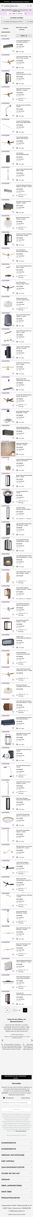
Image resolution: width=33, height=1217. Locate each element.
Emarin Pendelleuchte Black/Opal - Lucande (21, 912)
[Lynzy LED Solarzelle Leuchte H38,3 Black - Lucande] (16, 739)
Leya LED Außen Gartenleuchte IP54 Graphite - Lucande (23, 524)
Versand (5, 1179)
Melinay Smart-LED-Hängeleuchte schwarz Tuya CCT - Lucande (23, 379)
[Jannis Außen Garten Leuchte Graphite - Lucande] (16, 787)
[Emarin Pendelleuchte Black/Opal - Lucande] (16, 917)
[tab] (16, 1143)
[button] (13, 51)
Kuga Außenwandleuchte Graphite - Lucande (22, 620)
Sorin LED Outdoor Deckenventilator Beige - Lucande (22, 250)
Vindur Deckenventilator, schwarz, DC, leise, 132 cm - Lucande (23, 863)
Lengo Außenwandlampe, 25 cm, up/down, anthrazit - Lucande (23, 41)
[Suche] (28, 6)
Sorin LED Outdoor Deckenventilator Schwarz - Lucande (23, 283)
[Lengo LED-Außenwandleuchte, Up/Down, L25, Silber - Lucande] (16, 190)
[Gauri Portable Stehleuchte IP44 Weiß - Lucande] (16, 174)
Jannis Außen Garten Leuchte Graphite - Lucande (23, 782)
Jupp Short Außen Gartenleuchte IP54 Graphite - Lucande (23, 508)
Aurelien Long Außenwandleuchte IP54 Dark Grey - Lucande (23, 637)
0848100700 (26, 1208)
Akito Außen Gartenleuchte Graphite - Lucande (23, 831)
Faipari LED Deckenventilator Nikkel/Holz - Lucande (23, 89)
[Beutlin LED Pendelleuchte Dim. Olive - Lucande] (16, 271)
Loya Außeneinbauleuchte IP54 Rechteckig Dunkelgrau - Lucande (23, 718)
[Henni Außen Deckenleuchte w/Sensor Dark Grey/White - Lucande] (16, 982)
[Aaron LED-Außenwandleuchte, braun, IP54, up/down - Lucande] (16, 706)
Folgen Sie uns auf (10, 1173)
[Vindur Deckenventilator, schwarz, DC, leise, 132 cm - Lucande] (16, 868)
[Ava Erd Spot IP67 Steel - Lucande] (16, 497)
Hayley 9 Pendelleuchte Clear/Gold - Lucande (22, 444)
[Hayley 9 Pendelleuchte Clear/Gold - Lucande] (16, 449)
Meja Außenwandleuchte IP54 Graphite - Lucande (23, 202)
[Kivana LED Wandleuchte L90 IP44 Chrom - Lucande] (16, 933)
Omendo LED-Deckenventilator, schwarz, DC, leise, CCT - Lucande (24, 395)
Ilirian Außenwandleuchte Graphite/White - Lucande (22, 540)
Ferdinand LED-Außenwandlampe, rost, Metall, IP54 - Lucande (24, 993)
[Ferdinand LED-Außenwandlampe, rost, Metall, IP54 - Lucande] (16, 998)
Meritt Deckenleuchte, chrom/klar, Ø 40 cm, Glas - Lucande (22, 299)
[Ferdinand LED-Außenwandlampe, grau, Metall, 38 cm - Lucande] (16, 78)
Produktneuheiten (10, 1198)
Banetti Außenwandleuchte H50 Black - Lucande (24, 476)
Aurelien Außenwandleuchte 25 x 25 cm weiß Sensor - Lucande (24, 961)
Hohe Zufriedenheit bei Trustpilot (20, 1)
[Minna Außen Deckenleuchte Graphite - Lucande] (16, 320)
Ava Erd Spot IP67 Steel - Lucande (22, 492)
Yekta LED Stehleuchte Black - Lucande (23, 766)
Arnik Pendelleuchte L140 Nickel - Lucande (24, 895)
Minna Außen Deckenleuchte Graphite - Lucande (23, 315)
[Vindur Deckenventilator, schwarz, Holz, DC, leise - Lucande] (16, 142)
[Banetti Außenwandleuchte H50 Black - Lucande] (16, 481)
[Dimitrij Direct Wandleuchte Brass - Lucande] (16, 368)
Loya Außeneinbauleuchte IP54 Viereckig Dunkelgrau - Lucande (24, 556)
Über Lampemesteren (11, 1185)
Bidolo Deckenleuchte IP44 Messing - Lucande (22, 218)
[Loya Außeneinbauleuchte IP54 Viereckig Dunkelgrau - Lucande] (16, 561)
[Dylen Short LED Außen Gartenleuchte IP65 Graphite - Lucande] (16, 803)
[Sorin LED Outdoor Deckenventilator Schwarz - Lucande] (16, 288)
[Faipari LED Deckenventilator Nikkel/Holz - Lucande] (16, 94)
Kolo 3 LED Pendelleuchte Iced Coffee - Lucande (23, 331)
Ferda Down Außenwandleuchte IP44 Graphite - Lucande (24, 234)
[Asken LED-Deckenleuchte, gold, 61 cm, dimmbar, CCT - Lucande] (16, 820)
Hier (19, 11)
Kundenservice (8, 1143)
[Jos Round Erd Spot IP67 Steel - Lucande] (16, 755)
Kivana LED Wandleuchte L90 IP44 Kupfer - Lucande (23, 944)
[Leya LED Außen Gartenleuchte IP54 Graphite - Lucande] (16, 529)
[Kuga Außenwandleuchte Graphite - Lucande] (16, 625)
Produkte (5, 28)
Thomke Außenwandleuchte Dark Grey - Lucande (23, 347)
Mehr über (6, 1191)
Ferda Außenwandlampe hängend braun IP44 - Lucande (23, 588)
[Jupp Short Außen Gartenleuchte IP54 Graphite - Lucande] (16, 513)
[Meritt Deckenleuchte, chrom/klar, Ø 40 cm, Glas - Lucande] (16, 304)
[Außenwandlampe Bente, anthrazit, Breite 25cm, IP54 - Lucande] (16, 432)
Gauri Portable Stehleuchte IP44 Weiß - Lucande (24, 169)
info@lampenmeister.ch (17, 1211)
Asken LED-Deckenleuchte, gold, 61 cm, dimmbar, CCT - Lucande (23, 815)
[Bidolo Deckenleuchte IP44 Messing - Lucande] (16, 223)
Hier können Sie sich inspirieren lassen (15, 1077)
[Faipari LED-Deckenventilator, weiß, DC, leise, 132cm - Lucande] (16, 674)
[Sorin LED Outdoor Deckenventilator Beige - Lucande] (16, 255)
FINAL (16, 13)
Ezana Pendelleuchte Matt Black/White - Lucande (22, 412)
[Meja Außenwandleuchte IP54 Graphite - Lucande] (16, 207)
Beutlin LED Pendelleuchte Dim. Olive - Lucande (24, 266)
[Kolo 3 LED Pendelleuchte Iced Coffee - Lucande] (16, 336)
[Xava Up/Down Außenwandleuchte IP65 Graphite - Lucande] (16, 158)
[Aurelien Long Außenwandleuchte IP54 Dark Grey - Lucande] (16, 642)
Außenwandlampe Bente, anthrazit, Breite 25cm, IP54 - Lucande (23, 428)
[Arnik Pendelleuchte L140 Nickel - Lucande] (16, 900)
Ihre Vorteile (7, 1161)
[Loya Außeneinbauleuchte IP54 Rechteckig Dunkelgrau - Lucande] (16, 723)
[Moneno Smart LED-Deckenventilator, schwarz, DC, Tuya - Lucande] (16, 884)
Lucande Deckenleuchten (13, 22)
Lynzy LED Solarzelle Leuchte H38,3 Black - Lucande (23, 734)
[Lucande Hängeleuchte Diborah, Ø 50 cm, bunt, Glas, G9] (16, 465)
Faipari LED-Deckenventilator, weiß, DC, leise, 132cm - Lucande (24, 669)
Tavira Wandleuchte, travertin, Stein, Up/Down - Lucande (23, 572)
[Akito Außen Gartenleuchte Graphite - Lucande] (16, 836)
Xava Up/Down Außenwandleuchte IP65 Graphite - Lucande (22, 153)
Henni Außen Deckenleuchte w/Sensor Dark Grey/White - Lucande (23, 977)
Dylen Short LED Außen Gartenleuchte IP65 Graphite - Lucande (23, 799)
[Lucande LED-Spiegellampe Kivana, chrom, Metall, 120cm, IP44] (16, 126)
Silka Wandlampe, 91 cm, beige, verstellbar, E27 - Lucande (24, 847)
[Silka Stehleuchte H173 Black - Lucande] (16, 110)
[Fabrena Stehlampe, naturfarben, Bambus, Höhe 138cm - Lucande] (16, 658)
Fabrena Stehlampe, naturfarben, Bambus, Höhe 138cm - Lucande (23, 653)
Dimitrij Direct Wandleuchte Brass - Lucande (23, 363)
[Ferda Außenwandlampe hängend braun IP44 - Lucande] (16, 593)
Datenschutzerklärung (21, 1131)
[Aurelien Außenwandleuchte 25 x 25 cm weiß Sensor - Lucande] (16, 966)
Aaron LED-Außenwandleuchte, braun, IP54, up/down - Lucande (24, 701)
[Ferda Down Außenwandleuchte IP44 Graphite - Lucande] (16, 239)
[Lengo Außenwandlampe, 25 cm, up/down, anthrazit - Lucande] (16, 46)
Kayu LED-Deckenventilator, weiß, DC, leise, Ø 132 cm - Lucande (23, 604)
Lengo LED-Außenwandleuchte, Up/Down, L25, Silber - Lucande (24, 185)
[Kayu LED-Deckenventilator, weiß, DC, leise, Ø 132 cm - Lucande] (16, 609)
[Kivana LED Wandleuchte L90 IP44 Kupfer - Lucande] (16, 949)
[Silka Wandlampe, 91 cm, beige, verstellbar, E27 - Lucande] (16, 852)
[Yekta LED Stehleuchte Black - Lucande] (16, 771)
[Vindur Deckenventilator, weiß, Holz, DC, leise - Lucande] (16, 62)
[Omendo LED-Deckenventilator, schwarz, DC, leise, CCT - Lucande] (16, 400)
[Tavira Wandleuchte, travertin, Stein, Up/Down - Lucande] (16, 577)
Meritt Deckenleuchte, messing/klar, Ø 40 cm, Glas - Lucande (23, 685)
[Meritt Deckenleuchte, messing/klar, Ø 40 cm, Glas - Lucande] (16, 690)
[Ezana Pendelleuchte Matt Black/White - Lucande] (16, 416)
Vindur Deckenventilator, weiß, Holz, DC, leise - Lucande (23, 57)
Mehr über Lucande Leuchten (21, 28)
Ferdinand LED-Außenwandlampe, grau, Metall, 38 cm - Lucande (24, 73)
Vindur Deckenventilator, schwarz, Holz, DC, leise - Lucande (22, 137)
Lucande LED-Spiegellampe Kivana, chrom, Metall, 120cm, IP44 (23, 121)
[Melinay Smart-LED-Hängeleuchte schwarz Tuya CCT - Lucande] (16, 384)
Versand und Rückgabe (12, 1155)
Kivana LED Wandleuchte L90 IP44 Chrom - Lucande (23, 928)
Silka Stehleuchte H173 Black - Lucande (23, 105)
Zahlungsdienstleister (12, 1167)
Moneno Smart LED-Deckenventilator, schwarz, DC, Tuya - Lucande (23, 879)
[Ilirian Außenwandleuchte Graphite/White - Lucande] (16, 545)
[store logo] (12, 6)
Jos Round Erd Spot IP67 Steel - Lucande (24, 750)
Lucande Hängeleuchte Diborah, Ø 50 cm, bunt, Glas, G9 (24, 460)
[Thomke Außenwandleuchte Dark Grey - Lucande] (16, 352)
